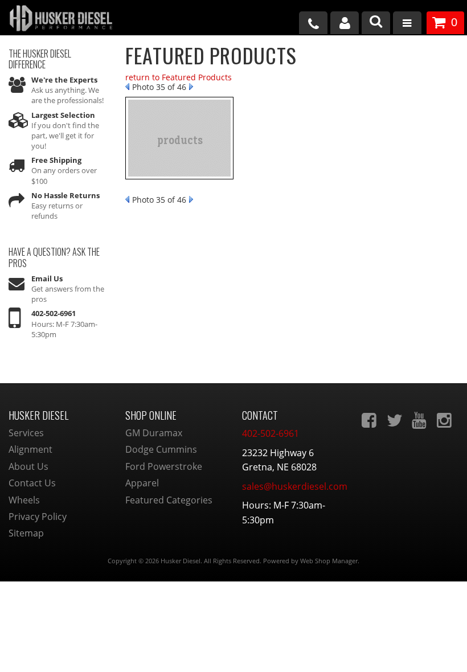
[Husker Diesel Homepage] (78, 19)
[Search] (376, 22)
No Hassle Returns (65, 195)
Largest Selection (63, 115)
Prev (127, 86)
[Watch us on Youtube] (420, 420)
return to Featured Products (178, 77)
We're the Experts (64, 80)
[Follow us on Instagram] (445, 420)
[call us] (313, 22)
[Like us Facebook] (370, 420)
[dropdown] (407, 24)
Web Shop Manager (329, 560)
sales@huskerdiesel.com (294, 486)
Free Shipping (56, 160)
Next (191, 86)
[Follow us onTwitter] (395, 420)
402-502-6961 (53, 313)
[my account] (344, 22)
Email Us (47, 278)
